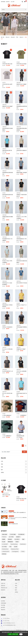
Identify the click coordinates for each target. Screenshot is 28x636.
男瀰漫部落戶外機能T (21, 349)
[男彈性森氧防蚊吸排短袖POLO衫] (7, 185)
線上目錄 (12, 1)
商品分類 (13, 37)
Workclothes (5, 549)
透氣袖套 (10, 539)
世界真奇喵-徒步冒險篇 (21, 63)
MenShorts (22, 544)
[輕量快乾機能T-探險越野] (21, 163)
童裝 (16, 587)
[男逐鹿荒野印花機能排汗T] (21, 141)
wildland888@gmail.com (9, 623)
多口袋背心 (17, 539)
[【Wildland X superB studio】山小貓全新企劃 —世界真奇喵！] (4, 517)
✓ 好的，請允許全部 (13, 634)
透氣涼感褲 (4, 534)
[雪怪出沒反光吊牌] (7, 487)
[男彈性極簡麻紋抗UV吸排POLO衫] (21, 229)
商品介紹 (7, 37)
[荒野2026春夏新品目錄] (4, 523)
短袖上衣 (21, 37)
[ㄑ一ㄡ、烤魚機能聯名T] (21, 405)
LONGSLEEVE (5, 551)
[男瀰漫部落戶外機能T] (21, 339)
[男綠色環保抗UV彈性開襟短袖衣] (7, 295)
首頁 (3, 37)
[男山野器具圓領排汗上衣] (7, 361)
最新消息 (3, 585)
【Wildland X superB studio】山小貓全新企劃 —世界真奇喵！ (18, 518)
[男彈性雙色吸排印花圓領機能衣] (7, 119)
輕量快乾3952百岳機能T (7, 106)
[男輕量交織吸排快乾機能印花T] (7, 207)
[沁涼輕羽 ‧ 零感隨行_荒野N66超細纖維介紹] (4, 512)
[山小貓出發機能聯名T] (7, 405)
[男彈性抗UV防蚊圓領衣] (7, 317)
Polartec (4, 536)
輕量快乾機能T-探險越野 (22, 172)
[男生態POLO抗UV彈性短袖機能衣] (21, 207)
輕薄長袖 (4, 554)
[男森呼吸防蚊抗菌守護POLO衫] (7, 141)
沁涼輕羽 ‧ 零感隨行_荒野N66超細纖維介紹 (17, 512)
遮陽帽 (3, 539)
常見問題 (3, 605)
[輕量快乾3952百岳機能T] (7, 96)
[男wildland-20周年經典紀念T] (7, 339)
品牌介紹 (3, 583)
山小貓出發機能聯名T (6, 415)
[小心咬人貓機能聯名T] (7, 426)
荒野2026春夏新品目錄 (13, 523)
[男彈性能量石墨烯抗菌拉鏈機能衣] (21, 119)
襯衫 (23, 539)
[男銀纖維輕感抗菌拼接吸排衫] (7, 163)
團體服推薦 (10, 541)
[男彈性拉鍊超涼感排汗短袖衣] (21, 383)
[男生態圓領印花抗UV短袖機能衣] (7, 229)
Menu (3, 9)
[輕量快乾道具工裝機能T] (21, 74)
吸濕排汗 (18, 536)
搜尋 (24, 451)
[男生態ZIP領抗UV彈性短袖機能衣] (7, 251)
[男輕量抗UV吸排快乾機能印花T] (21, 185)
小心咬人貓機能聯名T (6, 435)
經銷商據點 (3, 1)
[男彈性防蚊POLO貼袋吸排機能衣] (7, 273)
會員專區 (8, 1)
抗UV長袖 (4, 546)
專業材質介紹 (4, 587)
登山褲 (3, 541)
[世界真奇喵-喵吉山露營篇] (7, 74)
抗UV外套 (11, 536)
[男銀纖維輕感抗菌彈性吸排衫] (21, 96)
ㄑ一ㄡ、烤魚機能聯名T (22, 415)
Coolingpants (15, 551)
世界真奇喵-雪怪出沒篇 (7, 63)
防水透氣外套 (21, 534)
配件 (16, 590)
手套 (10, 546)
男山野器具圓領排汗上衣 (7, 371)
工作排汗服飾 (13, 534)
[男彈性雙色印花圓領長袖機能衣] (21, 251)
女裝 (16, 583)
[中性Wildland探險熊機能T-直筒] (21, 361)
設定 (21, 634)
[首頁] (14, 5)
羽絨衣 (17, 541)
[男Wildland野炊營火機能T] (7, 383)
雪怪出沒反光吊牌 (6, 494)
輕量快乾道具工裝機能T (22, 84)
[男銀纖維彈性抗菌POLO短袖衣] (21, 426)
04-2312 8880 (6, 618)
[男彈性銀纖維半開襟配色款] (21, 317)
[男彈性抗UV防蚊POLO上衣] (21, 295)
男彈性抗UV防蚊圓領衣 (7, 327)
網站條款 (3, 607)
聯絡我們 (3, 590)
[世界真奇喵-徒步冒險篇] (21, 54)
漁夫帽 (15, 546)
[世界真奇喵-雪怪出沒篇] (7, 54)
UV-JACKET (5, 544)
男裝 (17, 37)
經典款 (16, 592)
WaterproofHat (14, 549)
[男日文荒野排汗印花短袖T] (21, 273)
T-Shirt (22, 551)
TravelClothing (14, 544)
